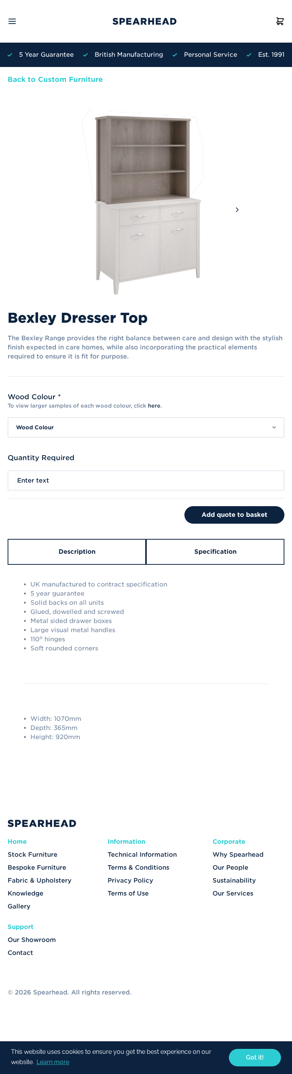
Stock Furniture (32, 854)
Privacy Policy (130, 880)
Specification (215, 551)
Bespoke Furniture (37, 867)
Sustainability (234, 880)
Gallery (19, 906)
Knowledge (25, 893)
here (154, 406)
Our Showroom (32, 939)
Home (17, 841)
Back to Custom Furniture (55, 79)
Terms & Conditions (138, 867)
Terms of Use (128, 893)
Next (237, 210)
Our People (230, 867)
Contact (20, 952)
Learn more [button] (52, 1062)
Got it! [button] (255, 1057)
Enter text (33, 480)
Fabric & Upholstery (39, 880)
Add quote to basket (234, 514)
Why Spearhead (238, 854)
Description (77, 551)
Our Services (233, 893)
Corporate (229, 841)
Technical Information (142, 854)
